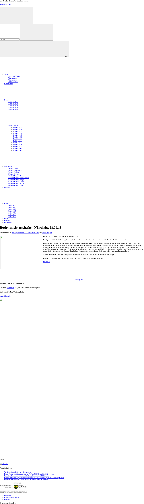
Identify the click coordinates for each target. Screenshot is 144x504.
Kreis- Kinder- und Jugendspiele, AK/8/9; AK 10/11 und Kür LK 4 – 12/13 (29, 474)
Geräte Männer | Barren (16, 183)
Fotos (6, 203)
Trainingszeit (12, 78)
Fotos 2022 (12, 209)
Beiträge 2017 (17, 133)
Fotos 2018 (12, 213)
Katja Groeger (47, 233)
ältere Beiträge (13, 125)
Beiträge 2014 (17, 139)
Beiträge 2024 (13, 104)
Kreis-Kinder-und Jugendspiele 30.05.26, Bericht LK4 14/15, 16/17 (26, 476)
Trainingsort (12, 80)
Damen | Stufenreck (15, 170)
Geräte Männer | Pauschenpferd (18, 178)
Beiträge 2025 (13, 102)
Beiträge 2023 (13, 105)
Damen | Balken (13, 172)
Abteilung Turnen (14, 76)
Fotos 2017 (12, 215)
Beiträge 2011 (17, 144)
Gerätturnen (8, 166)
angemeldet (10, 288)
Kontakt (7, 220)
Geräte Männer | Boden (16, 176)
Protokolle (46, 262)
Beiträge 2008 (17, 150)
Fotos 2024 (12, 205)
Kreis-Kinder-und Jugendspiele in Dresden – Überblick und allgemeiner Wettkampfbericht (34, 478)
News (6, 100)
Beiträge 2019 (17, 129)
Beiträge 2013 (17, 141)
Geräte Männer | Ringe (16, 180)
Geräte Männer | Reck (15, 185)
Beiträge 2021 (13, 109)
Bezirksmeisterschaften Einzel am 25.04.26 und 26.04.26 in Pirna (26, 480)
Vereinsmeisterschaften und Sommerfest (17, 472)
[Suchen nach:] (10, 39)
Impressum (7, 222)
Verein (6, 74)
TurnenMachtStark (6, 4)
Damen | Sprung (13, 168)
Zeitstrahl (7, 187)
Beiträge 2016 (17, 135)
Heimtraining (8, 84)
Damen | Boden (13, 174)
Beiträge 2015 (17, 137)
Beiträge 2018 (17, 131)
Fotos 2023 (12, 207)
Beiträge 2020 (17, 127)
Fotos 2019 (12, 211)
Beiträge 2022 (13, 107)
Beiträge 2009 (17, 148)
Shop (6, 218)
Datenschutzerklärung (11, 497)
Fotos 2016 (12, 217)
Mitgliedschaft (13, 82)
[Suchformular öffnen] (16, 15)
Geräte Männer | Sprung (16, 181)
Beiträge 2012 (17, 143)
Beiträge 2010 (17, 146)
